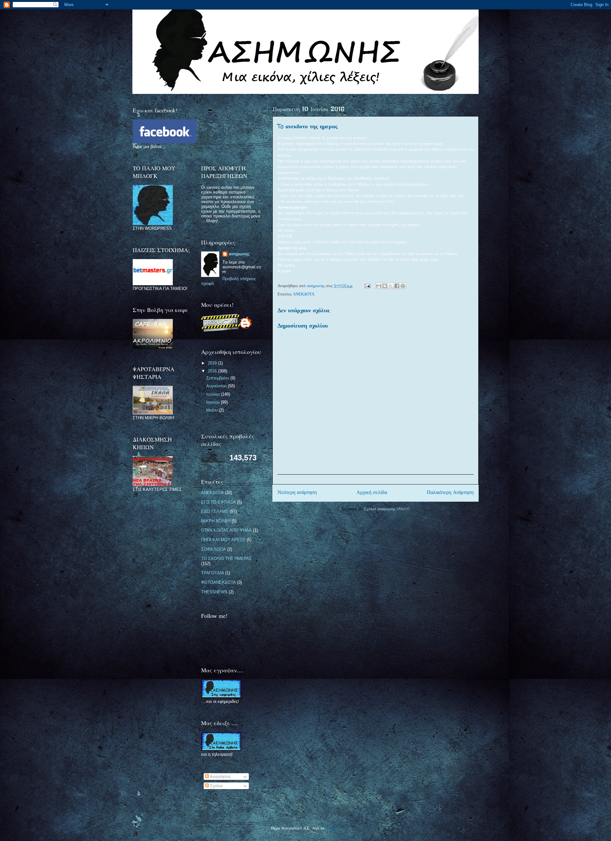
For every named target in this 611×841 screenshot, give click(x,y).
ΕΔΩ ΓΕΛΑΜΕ (214, 511)
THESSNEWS (214, 592)
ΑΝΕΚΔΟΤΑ (303, 294)
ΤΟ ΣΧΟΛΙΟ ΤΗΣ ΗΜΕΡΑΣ (226, 558)
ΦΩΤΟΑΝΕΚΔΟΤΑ (218, 582)
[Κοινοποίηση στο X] (391, 286)
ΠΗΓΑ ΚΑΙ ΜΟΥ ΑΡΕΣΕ (223, 539)
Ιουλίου (213, 394)
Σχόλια (216, 785)
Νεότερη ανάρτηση (297, 493)
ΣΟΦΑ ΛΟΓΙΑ (213, 549)
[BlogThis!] (385, 286)
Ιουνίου (213, 402)
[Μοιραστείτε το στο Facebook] (397, 286)
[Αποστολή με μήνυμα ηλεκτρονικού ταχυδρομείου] (379, 286)
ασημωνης (239, 253)
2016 (213, 371)
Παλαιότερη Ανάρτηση (450, 493)
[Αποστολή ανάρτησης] (367, 286)
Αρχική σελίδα (371, 493)
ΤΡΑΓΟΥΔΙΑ (212, 572)
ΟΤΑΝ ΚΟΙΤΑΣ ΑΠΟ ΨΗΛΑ (226, 530)
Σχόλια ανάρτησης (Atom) (387, 509)
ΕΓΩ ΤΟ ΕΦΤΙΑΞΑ (218, 502)
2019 (213, 363)
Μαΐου (212, 410)
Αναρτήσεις (220, 776)
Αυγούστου (217, 386)
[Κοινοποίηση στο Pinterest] (403, 286)
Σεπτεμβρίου (218, 378)
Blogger (332, 828)
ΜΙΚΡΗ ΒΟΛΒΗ (215, 521)
